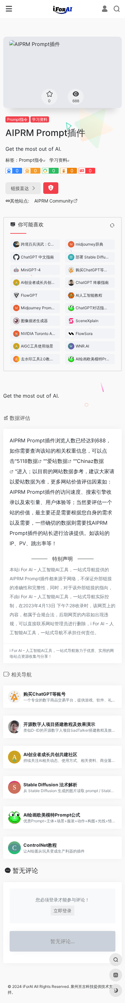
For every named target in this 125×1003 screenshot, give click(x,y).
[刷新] (112, 225)
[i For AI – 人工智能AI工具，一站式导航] (62, 9)
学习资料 (39, 119)
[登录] (104, 9)
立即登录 (62, 910)
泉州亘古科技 (82, 986)
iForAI (28, 986)
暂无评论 (25, 870)
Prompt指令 (17, 119)
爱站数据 (57, 461)
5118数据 (27, 461)
